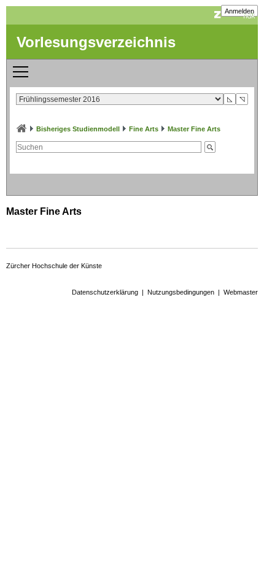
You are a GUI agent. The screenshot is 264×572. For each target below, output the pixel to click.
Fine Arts (143, 129)
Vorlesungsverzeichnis (96, 42)
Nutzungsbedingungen (180, 292)
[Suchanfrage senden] (209, 147)
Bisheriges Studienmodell (78, 129)
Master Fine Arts (194, 129)
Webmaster (240, 292)
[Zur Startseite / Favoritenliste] (21, 129)
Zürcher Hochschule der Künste (54, 265)
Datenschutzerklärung (105, 292)
